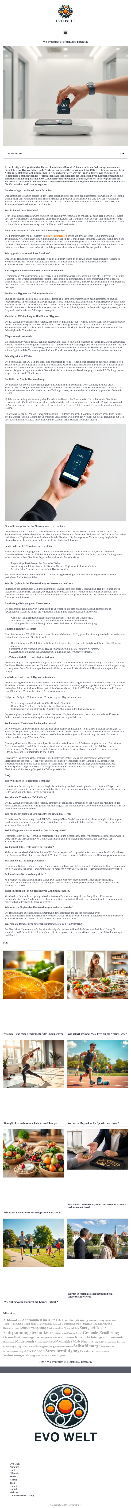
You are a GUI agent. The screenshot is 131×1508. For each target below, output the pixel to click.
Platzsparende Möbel (24, 1346)
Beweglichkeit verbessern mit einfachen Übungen (30, 1123)
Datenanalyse (58, 1324)
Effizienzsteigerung (33, 1327)
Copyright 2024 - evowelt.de (65, 1505)
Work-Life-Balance (43, 1356)
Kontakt (14, 1489)
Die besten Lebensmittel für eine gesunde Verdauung (32, 1212)
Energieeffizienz (92, 1327)
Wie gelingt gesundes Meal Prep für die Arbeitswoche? (97, 1034)
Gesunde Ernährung (101, 1332)
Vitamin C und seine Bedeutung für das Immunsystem (33, 1034)
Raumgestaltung (45, 1346)
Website (14, 1492)
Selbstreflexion (107, 1347)
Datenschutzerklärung (22, 1495)
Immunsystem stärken (48, 1337)
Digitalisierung (11, 1328)
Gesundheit (11, 1337)
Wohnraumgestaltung (19, 1355)
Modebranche (9, 1342)
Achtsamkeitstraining (73, 1320)
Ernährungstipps (59, 1333)
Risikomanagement (64, 1346)
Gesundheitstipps (27, 1338)
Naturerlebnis (110, 1342)
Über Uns (15, 1486)
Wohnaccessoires (103, 1351)
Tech (41, 1361)
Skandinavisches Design (14, 1351)
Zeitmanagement (59, 1356)
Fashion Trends (74, 1333)
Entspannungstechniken (27, 1332)
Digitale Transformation (97, 1323)
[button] (65, 32)
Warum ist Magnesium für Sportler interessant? (93, 1123)
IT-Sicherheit (68, 1337)
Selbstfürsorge (86, 1345)
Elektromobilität (71, 1328)
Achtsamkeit (12, 1320)
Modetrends (24, 1341)
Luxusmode (114, 1337)
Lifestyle (14, 1473)
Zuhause (14, 1467)
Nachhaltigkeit (92, 1341)
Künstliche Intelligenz (90, 1337)
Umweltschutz (88, 1351)
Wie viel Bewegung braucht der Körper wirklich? (31, 1302)
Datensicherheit (73, 1323)
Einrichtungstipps (55, 1328)
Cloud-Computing (26, 1323)
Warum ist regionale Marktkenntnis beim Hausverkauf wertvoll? (90, 1295)
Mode (13, 1476)
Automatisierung (96, 1320)
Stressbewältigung (62, 1350)
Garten (13, 1470)
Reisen (13, 1479)
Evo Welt (14, 1463)
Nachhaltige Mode (68, 1341)
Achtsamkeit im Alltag (40, 1320)
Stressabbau (35, 1351)
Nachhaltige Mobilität (45, 1342)
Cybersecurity (44, 1323)
